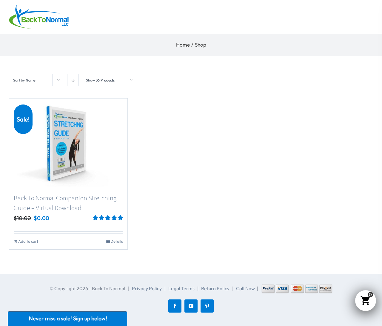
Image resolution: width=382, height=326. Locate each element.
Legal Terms (181, 288)
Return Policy (215, 288)
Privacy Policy (147, 288)
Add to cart (28, 241)
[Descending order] (73, 80)
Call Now (245, 288)
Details (116, 241)
